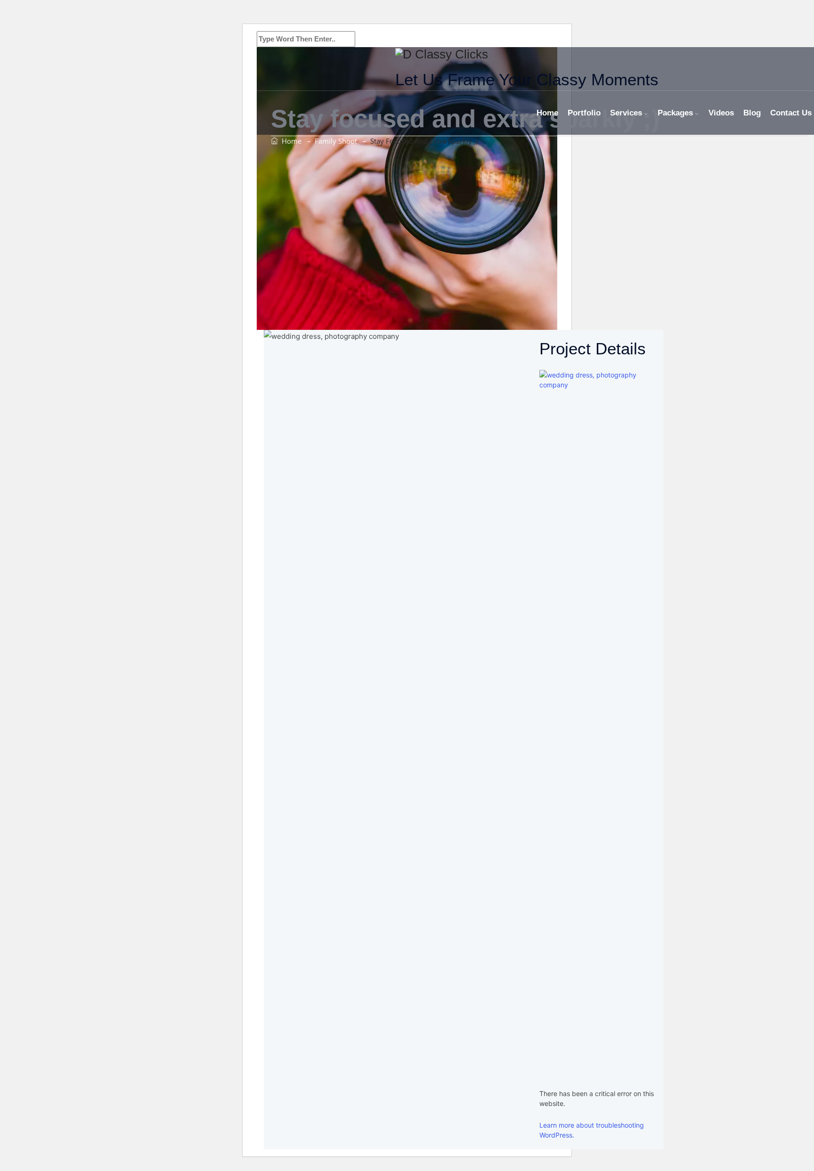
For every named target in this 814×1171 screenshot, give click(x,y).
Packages (675, 112)
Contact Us (791, 112)
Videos (721, 112)
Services (626, 112)
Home (547, 112)
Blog (752, 112)
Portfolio (584, 112)
